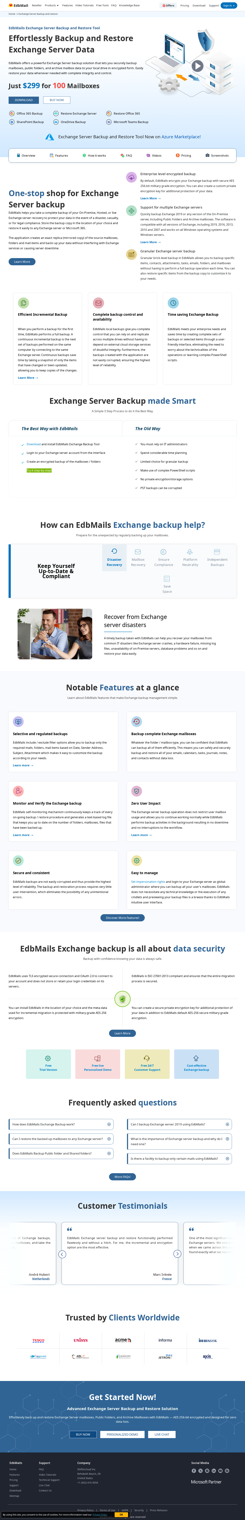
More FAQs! (122, 1177)
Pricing (184, 5)
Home (13, 1469)
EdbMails (16, 1463)
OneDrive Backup (73, 122)
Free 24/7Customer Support (147, 1068)
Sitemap (14, 1496)
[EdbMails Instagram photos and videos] (207, 1470)
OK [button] (121, 1514)
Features (67, 5)
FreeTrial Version (48, 1068)
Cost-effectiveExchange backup (196, 1068)
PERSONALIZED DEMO (122, 1434)
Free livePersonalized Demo (98, 1068)
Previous (62, 1254)
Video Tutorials (84, 5)
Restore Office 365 (127, 113)
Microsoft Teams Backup (131, 122)
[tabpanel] (122, 634)
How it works (97, 155)
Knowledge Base (129, 5)
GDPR (125, 1510)
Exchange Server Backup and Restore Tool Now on (129, 137)
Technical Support (49, 1480)
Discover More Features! (122, 918)
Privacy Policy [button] (100, 1514)
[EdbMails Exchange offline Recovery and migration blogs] (227, 1470)
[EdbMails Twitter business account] (200, 1470)
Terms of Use (107, 1510)
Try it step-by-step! (39, 470)
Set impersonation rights (148, 882)
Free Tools (102, 5)
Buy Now (57, 100)
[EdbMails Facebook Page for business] (193, 1470)
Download (199, 5)
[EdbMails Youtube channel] (220, 1470)
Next (177, 1254)
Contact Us (45, 1490)
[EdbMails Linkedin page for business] (213, 1470)
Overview (28, 155)
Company (83, 1463)
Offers (170, 5)
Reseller (37, 5)
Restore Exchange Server (79, 113)
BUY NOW (83, 1434)
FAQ (114, 5)
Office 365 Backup (30, 113)
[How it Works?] (197, 66)
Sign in (227, 5)
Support (214, 5)
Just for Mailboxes (54, 85)
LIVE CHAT (162, 1434)
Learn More (22, 262)
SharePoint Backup (30, 122)
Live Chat (44, 1485)
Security (139, 1510)
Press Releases (159, 1510)
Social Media (200, 1463)
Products (50, 5)
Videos (156, 155)
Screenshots (220, 155)
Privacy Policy (85, 1510)
